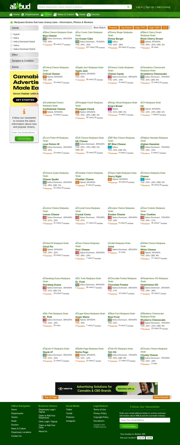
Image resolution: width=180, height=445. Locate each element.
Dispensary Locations (21, 432)
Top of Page (51, 397)
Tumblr (69, 413)
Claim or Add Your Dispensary (47, 416)
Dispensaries (32, 14)
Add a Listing (163, 7)
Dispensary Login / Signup (47, 410)
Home (16, 14)
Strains (48, 14)
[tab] (99, 27)
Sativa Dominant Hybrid (24, 49)
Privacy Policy (100, 413)
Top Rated (126, 27)
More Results (161, 397)
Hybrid (16, 34)
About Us (43, 431)
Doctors (95, 14)
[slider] (48, 45)
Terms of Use (100, 409)
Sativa (16, 45)
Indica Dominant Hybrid (24, 41)
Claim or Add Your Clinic (47, 426)
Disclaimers (99, 421)
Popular (113, 27)
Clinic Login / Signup (48, 421)
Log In (139, 7)
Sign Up (149, 7)
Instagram (70, 421)
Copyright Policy (101, 417)
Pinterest (70, 417)
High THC (140, 27)
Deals (82, 14)
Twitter (69, 409)
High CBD (154, 27)
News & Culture (66, 14)
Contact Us (16, 436)
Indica (16, 38)
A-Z (165, 27)
